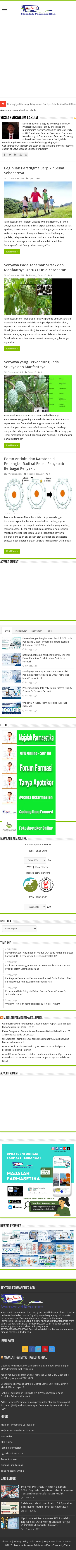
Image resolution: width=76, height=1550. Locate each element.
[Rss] (25, 1349)
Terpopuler (21, 630)
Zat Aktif (42, 275)
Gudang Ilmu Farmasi (12, 1465)
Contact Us (69, 1541)
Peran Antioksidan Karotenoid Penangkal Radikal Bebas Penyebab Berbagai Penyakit (34, 464)
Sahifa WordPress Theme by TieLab (52, 1545)
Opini (31, 178)
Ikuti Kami (7, 1341)
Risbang (33, 275)
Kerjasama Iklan (52, 1541)
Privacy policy (21, 1541)
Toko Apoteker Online (12, 1470)
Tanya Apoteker (9, 1459)
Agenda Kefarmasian (12, 1453)
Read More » (12, 251)
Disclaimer (36, 1541)
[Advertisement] (38, 59)
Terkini (6, 630)
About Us (6, 1541)
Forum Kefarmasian (11, 1447)
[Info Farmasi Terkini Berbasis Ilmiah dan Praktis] (38, 9)
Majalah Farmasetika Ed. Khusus (17, 1430)
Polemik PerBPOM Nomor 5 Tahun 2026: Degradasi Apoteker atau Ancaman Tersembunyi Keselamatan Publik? (47, 1490)
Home (6, 110)
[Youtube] (45, 1349)
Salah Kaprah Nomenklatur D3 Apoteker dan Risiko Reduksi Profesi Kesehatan (46, 1505)
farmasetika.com (23, 1545)
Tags (49, 630)
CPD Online (7, 1442)
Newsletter (6, 1436)
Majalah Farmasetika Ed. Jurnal (23, 1018)
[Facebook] (32, 1349)
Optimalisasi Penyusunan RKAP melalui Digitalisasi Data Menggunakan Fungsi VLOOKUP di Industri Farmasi (45, 1522)
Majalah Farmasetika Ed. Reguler (18, 1424)
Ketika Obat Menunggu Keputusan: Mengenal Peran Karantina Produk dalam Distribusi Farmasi (46, 658)
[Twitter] (38, 1349)
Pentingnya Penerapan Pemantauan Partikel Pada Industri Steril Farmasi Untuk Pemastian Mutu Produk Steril (46, 675)
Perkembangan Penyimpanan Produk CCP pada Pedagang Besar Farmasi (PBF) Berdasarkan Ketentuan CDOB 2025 (47, 641)
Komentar (37, 630)
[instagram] (52, 1349)
